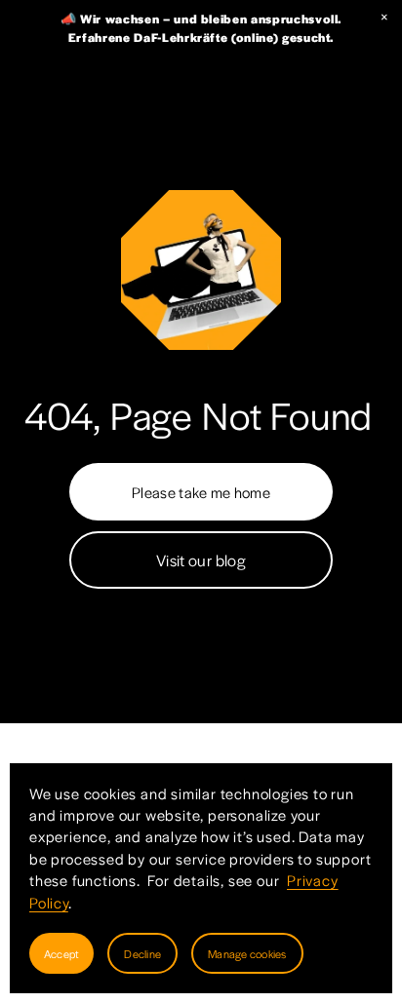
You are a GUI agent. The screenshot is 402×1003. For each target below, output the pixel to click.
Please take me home (201, 492)
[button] (384, 17)
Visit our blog (201, 560)
